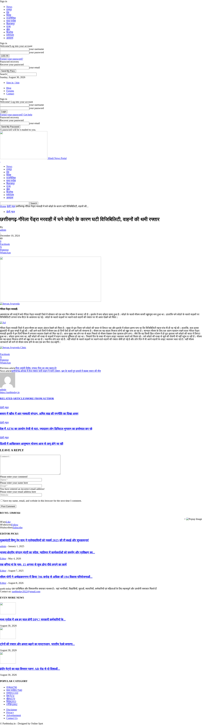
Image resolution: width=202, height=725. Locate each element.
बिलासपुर (10, 23)
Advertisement (13, 715)
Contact (10, 93)
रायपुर (9, 9)
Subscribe (18, 527)
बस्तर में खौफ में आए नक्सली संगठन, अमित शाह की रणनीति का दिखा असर (39, 413)
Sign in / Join (12, 82)
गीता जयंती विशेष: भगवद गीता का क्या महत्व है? (36, 368)
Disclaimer (11, 709)
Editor (3, 558)
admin (3, 230)
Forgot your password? (11, 59)
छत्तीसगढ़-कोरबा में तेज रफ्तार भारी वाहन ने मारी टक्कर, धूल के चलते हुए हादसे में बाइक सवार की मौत (56, 371)
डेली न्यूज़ (11, 206)
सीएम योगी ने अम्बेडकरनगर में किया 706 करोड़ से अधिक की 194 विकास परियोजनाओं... (46, 576)
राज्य (8, 26)
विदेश (8, 15)
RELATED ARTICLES (13, 398)
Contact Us (12, 718)
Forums (10, 90)
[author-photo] (7, 386)
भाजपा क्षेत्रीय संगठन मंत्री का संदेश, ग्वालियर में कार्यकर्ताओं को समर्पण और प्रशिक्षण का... (47, 552)
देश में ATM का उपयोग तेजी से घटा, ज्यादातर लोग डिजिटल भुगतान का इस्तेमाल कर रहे (46, 428)
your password (36, 52)
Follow (14, 524)
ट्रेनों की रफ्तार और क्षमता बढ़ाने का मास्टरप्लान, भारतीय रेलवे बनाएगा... (37, 644)
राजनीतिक (11, 18)
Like (8, 522)
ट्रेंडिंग (11, 704)
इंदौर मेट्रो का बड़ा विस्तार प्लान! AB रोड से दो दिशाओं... (30, 668)
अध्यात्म (9, 38)
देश (7, 12)
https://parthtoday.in (10, 392)
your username (36, 49)
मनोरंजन (10, 35)
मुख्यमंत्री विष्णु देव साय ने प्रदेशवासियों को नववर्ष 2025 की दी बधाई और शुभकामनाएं (44, 540)
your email (34, 67)
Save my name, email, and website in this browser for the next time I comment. (42, 500)
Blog (8, 88)
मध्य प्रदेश (11, 21)
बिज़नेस (9, 32)
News (9, 6)
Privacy (10, 712)
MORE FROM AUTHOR (40, 398)
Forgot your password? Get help (16, 114)
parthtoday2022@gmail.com (26, 591)
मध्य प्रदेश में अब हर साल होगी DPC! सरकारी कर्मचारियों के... (33, 619)
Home (3, 206)
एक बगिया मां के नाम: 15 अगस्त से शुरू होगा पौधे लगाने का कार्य (33, 564)
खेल (8, 29)
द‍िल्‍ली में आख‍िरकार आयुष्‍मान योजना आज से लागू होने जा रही (31, 443)
